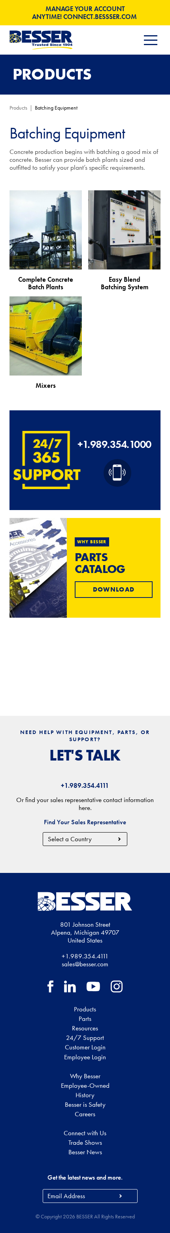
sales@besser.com (85, 964)
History (85, 1095)
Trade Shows (85, 1142)
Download (113, 589)
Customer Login (85, 1047)
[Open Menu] (151, 40)
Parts (85, 1018)
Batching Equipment (56, 107)
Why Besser (85, 1076)
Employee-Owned (85, 1085)
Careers (85, 1114)
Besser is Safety (85, 1104)
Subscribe (120, 1196)
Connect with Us (85, 1133)
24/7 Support (85, 1037)
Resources (85, 1028)
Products (18, 107)
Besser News (85, 1152)
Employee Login (85, 1057)
